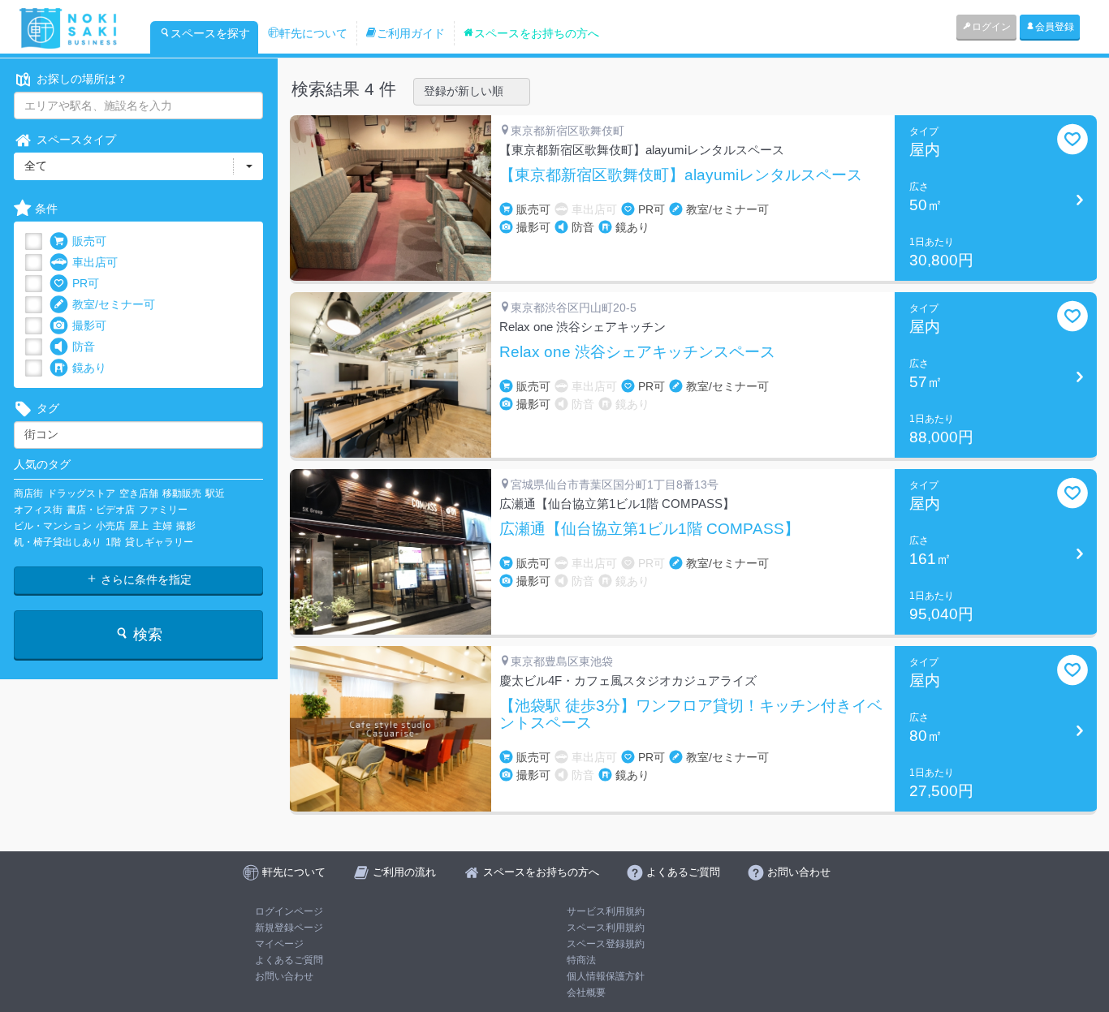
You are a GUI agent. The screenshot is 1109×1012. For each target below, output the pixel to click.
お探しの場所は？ (82, 78)
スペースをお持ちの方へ (536, 33)
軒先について (313, 33)
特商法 (581, 960)
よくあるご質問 (289, 960)
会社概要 (586, 992)
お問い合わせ (284, 976)
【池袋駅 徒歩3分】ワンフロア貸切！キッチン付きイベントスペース (690, 714)
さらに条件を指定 (144, 579)
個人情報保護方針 (606, 976)
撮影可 (89, 325)
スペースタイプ (76, 139)
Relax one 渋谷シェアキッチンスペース (637, 352)
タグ (48, 408)
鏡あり (89, 367)
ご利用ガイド (411, 33)
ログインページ (289, 911)
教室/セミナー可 (113, 304)
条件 (46, 208)
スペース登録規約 (606, 944)
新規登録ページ (289, 927)
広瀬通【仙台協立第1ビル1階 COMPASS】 (649, 529)
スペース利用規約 (606, 927)
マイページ (279, 944)
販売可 (89, 241)
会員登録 (1054, 26)
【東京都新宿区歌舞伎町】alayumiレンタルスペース (680, 175)
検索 (145, 635)
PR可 (85, 283)
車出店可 (95, 262)
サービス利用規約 (606, 911)
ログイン (991, 26)
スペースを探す (210, 33)
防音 (83, 346)
